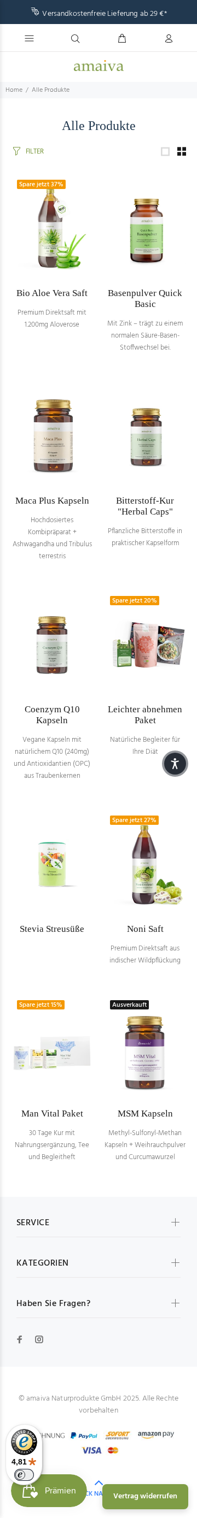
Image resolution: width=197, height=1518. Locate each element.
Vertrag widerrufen (145, 1496)
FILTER (35, 151)
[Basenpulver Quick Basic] (145, 229)
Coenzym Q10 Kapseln (52, 714)
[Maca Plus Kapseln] (52, 436)
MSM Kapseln (145, 1113)
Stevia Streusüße (52, 929)
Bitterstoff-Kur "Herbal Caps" (145, 506)
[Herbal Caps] (145, 436)
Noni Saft (145, 929)
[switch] (24, 1475)
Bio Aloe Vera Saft (52, 293)
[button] (175, 764)
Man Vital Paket (52, 1113)
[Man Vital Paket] (52, 1049)
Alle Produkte (50, 90)
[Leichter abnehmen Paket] (145, 645)
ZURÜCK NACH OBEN (98, 1494)
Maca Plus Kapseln (52, 500)
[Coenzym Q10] (52, 645)
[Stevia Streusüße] (52, 864)
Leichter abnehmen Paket (145, 714)
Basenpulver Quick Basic (145, 298)
